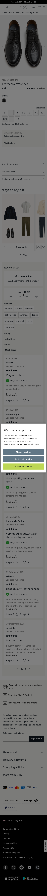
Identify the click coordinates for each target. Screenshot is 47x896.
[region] (23, 448)
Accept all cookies (23, 466)
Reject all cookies (23, 459)
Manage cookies (23, 452)
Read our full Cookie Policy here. (25, 444)
